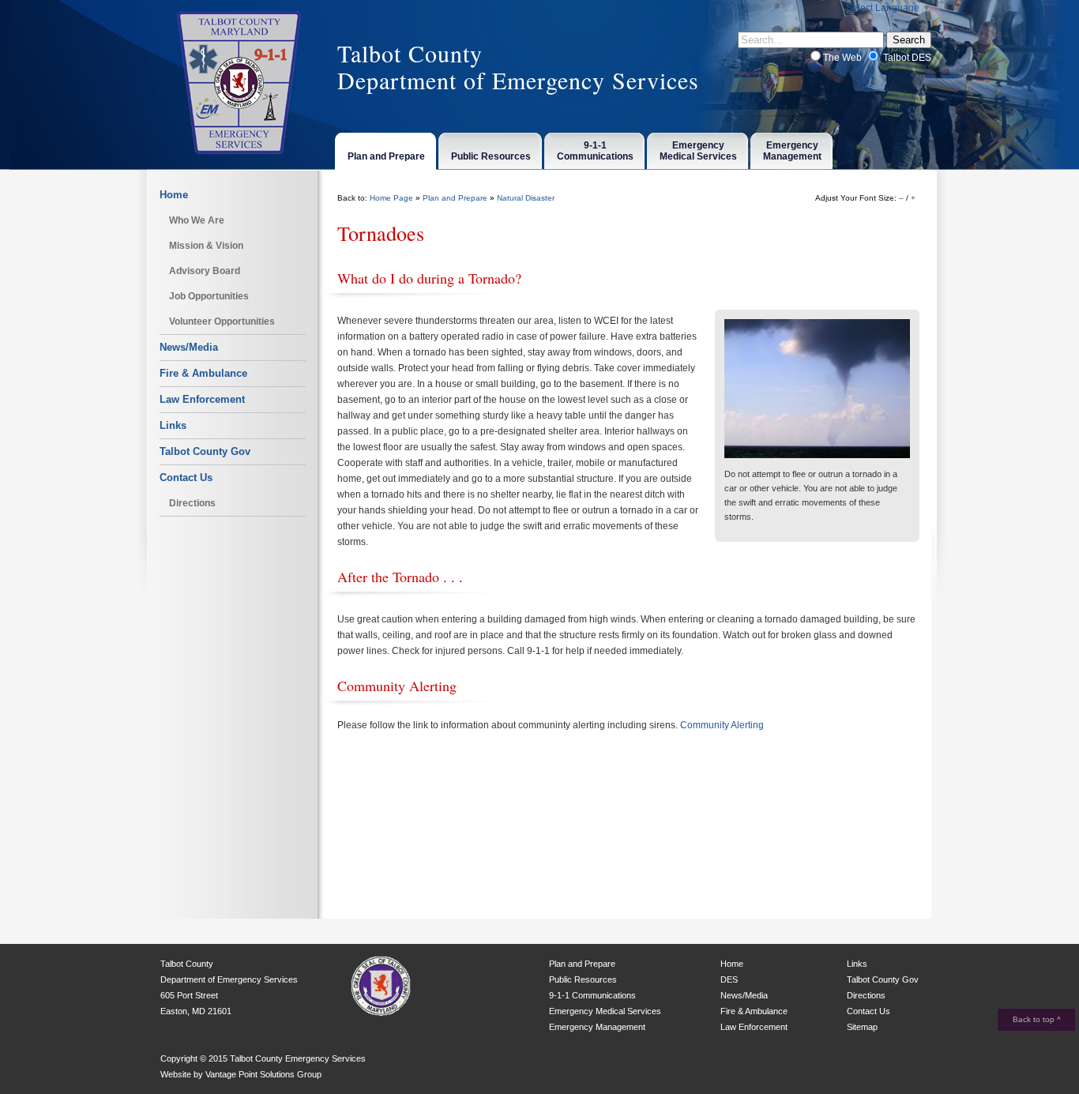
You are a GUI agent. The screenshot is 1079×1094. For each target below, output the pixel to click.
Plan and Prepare (455, 198)
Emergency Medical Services (605, 1011)
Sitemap (862, 1027)
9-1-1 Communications (592, 995)
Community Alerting (722, 725)
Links (173, 425)
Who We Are (196, 220)
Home (174, 195)
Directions (192, 503)
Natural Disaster (526, 198)
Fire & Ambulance (203, 373)
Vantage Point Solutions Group (263, 1074)
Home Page (391, 198)
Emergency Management (597, 1027)
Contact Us (186, 477)
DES (729, 979)
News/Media (189, 347)
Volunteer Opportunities (222, 321)
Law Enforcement (202, 399)
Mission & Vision (206, 245)
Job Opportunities (209, 296)
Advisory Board (204, 270)
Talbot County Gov (205, 451)
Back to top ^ (1037, 1019)
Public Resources (583, 979)
